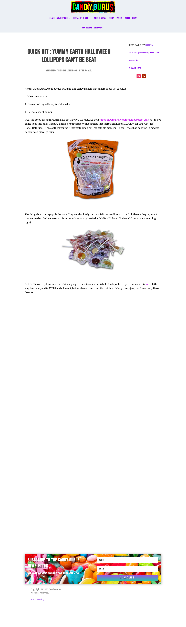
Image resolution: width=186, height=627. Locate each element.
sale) (148, 284)
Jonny (111, 18)
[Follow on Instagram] (139, 76)
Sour (157, 53)
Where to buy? (131, 18)
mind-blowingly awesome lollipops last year (124, 119)
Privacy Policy (37, 599)
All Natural (133, 53)
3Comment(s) (133, 60)
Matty (119, 18)
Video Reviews (100, 18)
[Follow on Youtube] (144, 76)
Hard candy (143, 53)
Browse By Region (80, 18)
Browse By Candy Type (58, 18)
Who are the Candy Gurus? (93, 27)
